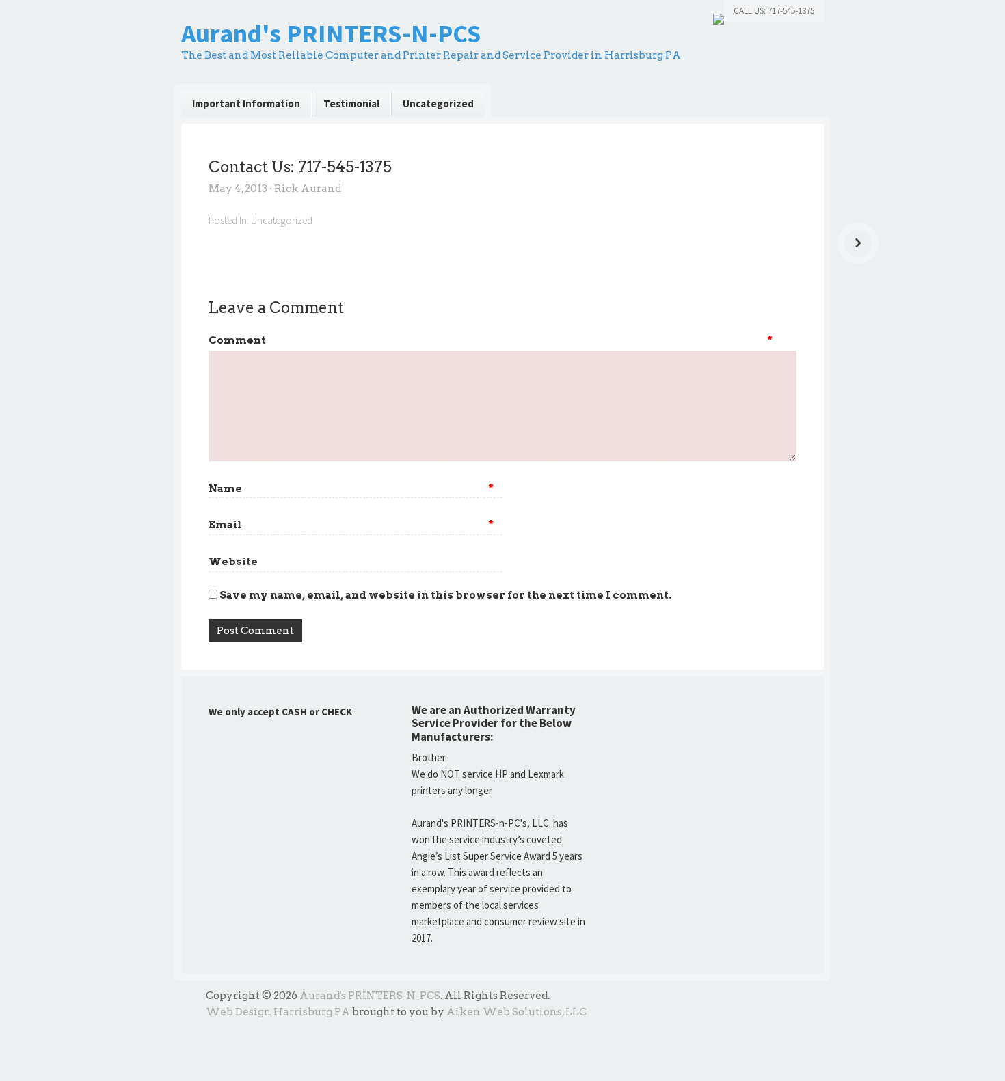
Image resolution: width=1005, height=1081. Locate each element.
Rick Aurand (307, 188)
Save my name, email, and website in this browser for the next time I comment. (445, 595)
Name (351, 488)
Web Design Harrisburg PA (278, 1012)
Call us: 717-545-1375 (774, 10)
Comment (237, 340)
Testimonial (351, 103)
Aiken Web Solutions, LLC (516, 1012)
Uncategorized (438, 103)
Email (351, 525)
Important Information (246, 103)
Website (233, 562)
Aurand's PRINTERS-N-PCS (331, 33)
